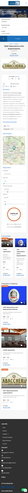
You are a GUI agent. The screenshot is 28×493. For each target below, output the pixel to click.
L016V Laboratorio (9, 350)
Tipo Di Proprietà (5, 25)
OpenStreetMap (20, 164)
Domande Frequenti (7, 437)
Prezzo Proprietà (7, 186)
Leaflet (16, 164)
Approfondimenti (7, 440)
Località (3, 31)
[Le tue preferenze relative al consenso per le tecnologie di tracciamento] (25, 490)
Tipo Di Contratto (5, 19)
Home (11, 44)
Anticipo (5, 194)
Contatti (5, 443)
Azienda (4, 430)
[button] (14, 148)
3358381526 (6, 7)
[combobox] (14, 22)
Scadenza (5, 170)
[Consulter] (14, 4)
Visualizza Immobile (14, 301)
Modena (16, 44)
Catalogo (5, 434)
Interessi (5, 177)
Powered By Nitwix (7, 491)
